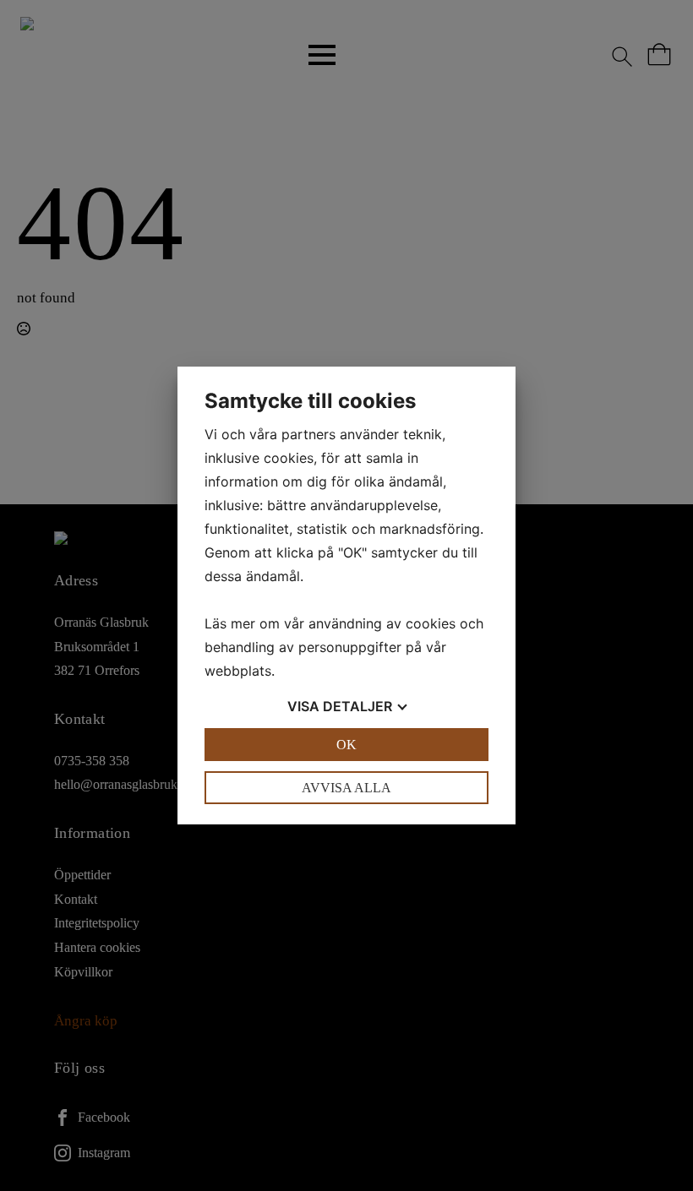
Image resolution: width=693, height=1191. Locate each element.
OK (346, 744)
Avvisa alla (346, 787)
